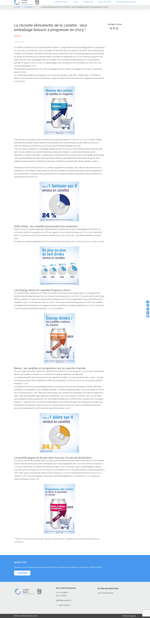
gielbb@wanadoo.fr (64, 600)
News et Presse (104, 2)
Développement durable (126, 2)
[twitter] (147, 312)
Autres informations (108, 589)
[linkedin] (147, 305)
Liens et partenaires (105, 593)
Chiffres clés (88, 2)
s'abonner (22, 573)
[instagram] (147, 309)
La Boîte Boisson (60, 2)
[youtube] (147, 316)
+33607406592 (64, 605)
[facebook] (147, 302)
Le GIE (75, 2)
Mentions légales (129, 616)
